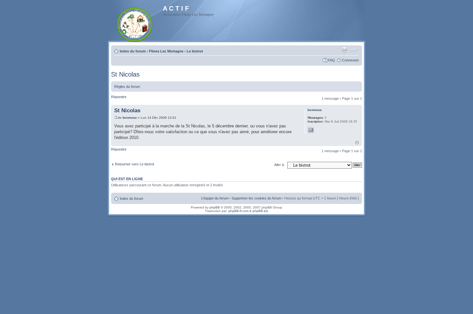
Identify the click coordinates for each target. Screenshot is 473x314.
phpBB (214, 207)
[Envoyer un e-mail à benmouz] (311, 130)
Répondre (118, 97)
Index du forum (133, 51)
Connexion (350, 60)
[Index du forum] (135, 23)
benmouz (130, 117)
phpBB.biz (260, 211)
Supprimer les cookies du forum (256, 198)
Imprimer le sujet (344, 50)
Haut (357, 142)
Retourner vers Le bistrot (134, 164)
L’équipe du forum (214, 198)
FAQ (331, 60)
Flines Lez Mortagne (166, 51)
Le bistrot (195, 51)
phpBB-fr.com (238, 211)
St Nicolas (125, 74)
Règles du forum (127, 86)
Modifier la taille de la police (354, 50)
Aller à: (279, 165)
